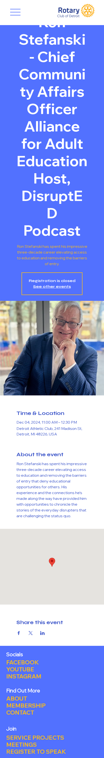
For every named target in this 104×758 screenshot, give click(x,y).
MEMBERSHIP (26, 705)
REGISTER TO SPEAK (36, 751)
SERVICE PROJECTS (35, 737)
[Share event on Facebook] (18, 633)
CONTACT (20, 712)
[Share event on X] (30, 633)
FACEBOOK (22, 662)
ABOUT (16, 698)
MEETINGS (21, 744)
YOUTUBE (20, 669)
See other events (52, 286)
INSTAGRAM (23, 676)
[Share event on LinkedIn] (42, 633)
